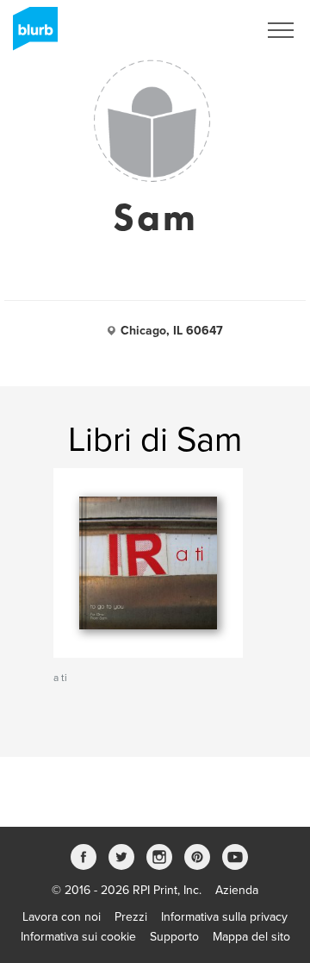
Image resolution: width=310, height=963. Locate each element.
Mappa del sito (251, 936)
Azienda (236, 890)
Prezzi (131, 917)
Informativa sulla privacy (224, 917)
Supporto (174, 936)
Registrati (209, 30)
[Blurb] (30, 34)
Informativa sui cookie (78, 936)
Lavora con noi (61, 917)
